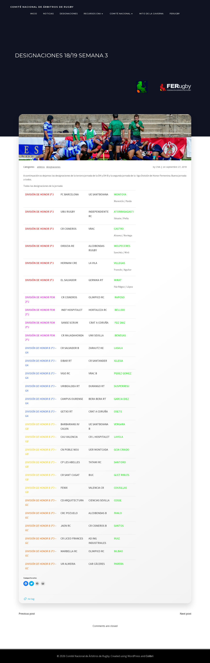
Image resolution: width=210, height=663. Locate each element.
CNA (158, 166)
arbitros (41, 166)
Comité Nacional (120, 13)
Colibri (149, 656)
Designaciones (69, 13)
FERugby (175, 13)
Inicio (33, 13)
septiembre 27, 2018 (176, 166)
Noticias (48, 13)
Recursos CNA (92, 13)
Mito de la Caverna (151, 13)
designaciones (53, 166)
